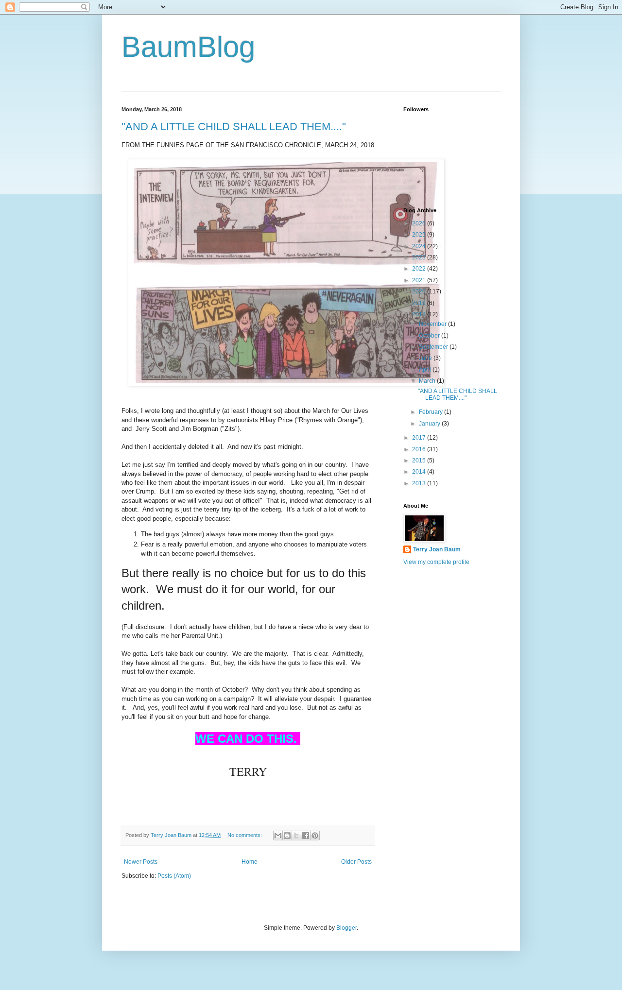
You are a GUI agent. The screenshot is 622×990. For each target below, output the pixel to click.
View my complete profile (436, 562)
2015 (419, 460)
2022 (419, 268)
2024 (419, 246)
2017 (419, 437)
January (430, 423)
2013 (419, 483)
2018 (419, 314)
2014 (419, 471)
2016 (419, 449)
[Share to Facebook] (306, 835)
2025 (419, 234)
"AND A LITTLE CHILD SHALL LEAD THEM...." (233, 126)
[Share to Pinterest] (315, 835)
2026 (419, 223)
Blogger (346, 927)
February (431, 412)
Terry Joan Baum (437, 549)
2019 (419, 303)
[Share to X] (296, 835)
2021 (419, 280)
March (428, 380)
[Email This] (278, 835)
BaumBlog (188, 47)
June (426, 358)
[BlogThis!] (287, 835)
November (433, 324)
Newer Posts (140, 861)
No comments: (245, 835)
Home (250, 861)
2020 (419, 291)
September (434, 346)
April (425, 369)
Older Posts (356, 861)
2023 (419, 257)
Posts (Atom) (174, 875)
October (430, 335)
